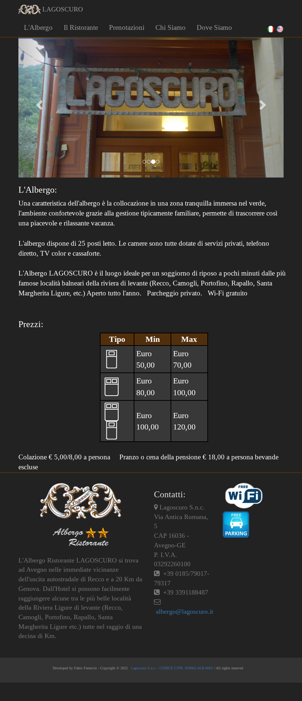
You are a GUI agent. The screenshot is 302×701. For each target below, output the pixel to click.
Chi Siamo (170, 27)
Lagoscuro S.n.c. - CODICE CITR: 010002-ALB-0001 (171, 668)
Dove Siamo (214, 27)
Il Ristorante (81, 27)
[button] (38, 103)
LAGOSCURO (62, 9)
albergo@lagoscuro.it (184, 611)
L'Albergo (38, 27)
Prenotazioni (126, 27)
